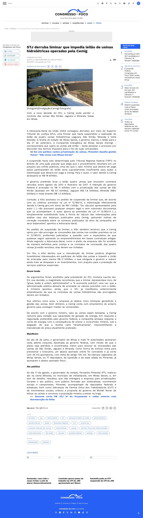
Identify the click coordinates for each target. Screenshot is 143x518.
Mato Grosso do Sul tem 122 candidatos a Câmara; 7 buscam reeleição (132, 92)
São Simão (49, 433)
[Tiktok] (129, 3)
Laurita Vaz (85, 423)
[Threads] (133, 3)
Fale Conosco (83, 503)
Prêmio (99, 23)
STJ (63, 418)
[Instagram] (120, 3)
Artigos (66, 23)
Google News (12, 64)
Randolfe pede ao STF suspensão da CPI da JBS (102, 479)
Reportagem (33, 442)
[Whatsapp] (98, 3)
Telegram (11, 60)
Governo (45, 442)
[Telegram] (102, 3)
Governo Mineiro (75, 433)
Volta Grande (103, 433)
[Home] (71, 12)
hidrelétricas (61, 428)
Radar (89, 23)
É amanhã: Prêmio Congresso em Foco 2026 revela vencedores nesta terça (132, 74)
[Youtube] (124, 3)
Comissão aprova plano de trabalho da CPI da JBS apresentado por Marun (70, 480)
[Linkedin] (115, 3)
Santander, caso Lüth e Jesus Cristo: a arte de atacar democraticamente (39, 480)
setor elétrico (99, 418)
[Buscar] (138, 3)
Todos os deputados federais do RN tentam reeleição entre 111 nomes (132, 126)
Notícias (45, 23)
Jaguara (61, 433)
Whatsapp (11, 55)
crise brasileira (35, 433)
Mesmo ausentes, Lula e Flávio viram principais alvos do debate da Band (132, 109)
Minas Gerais (52, 418)
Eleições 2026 (78, 23)
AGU (41, 418)
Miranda (90, 433)
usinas (73, 428)
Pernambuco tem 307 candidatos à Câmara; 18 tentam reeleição (132, 57)
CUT (74, 423)
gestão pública (34, 423)
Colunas (55, 23)
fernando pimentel (61, 423)
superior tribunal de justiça (40, 428)
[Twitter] (111, 3)
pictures (32, 418)
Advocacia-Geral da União (79, 418)
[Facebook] (106, 3)
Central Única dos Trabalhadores (94, 428)
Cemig (47, 423)
